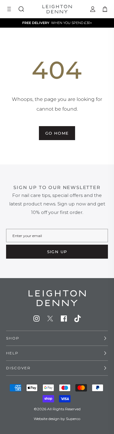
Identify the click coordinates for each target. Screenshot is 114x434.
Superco (73, 418)
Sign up (57, 251)
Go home (57, 133)
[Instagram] (36, 318)
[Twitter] (50, 318)
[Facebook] (63, 318)
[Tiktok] (77, 318)
